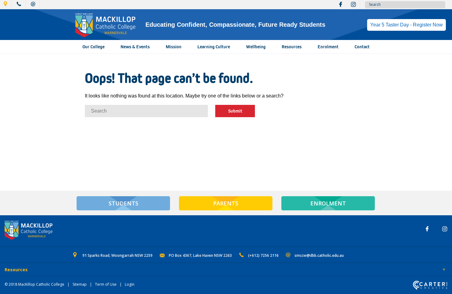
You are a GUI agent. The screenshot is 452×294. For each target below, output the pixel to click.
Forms (59, 270)
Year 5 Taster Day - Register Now (406, 24)
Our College (93, 46)
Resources (292, 46)
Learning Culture (213, 46)
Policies (39, 270)
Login (129, 284)
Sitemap (80, 284)
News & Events (135, 46)
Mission (173, 46)
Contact (362, 46)
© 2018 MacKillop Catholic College (34, 284)
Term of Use (106, 284)
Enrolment (328, 46)
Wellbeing (256, 46)
